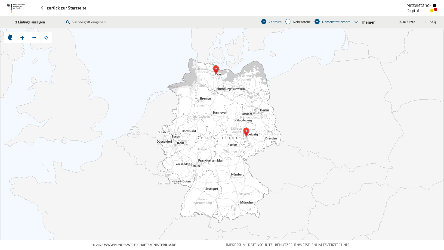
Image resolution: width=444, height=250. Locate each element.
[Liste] (9, 21)
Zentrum (275, 22)
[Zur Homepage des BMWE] (16, 8)
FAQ (432, 22)
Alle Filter (407, 22)
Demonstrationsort (336, 22)
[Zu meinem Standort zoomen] (46, 37)
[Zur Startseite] (422, 9)
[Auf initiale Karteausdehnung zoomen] (10, 37)
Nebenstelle (302, 22)
